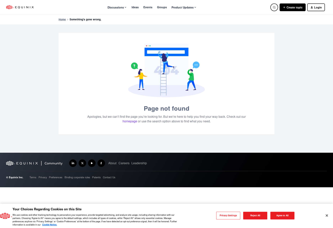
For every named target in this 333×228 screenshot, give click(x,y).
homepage (130, 121)
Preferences (55, 177)
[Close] (327, 215)
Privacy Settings (228, 215)
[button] (293, 7)
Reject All (255, 215)
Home (62, 19)
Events (147, 7)
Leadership (139, 163)
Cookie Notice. (49, 224)
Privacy (43, 177)
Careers (124, 163)
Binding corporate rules (77, 177)
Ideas (135, 7)
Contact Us (109, 177)
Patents (96, 177)
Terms (32, 177)
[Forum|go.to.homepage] (20, 7)
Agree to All (282, 215)
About (112, 163)
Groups (162, 7)
